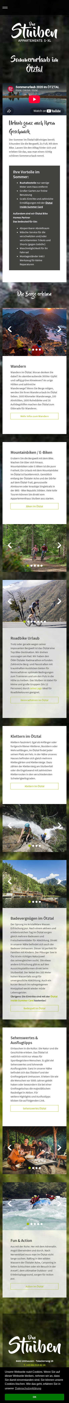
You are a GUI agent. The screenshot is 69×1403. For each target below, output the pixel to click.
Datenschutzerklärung (28, 1388)
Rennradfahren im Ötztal (34, 700)
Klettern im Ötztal (34, 786)
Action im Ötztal (34, 1286)
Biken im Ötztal (34, 506)
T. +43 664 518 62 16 (34, 1365)
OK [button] (34, 1397)
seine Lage (36, 688)
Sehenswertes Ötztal (34, 1108)
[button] (10, 332)
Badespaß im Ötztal (34, 1008)
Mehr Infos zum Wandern (34, 416)
